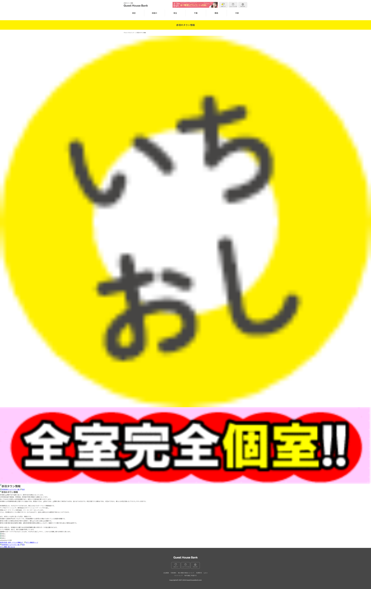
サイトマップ (178, 575)
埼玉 (175, 13)
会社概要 (166, 573)
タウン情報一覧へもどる (7, 547)
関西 (216, 13)
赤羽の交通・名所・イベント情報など (12, 542)
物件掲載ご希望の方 (190, 575)
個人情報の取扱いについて (186, 573)
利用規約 (173, 573)
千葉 (195, 13)
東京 (134, 13)
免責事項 (199, 573)
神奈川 (154, 13)
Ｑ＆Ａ (206, 573)
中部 (237, 13)
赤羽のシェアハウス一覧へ (12, 489)
